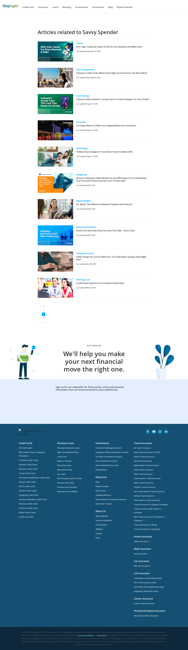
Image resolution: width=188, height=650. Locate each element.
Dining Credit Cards (27, 482)
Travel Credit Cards (27, 473)
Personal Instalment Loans (68, 448)
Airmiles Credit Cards (28, 464)
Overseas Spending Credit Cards (33, 499)
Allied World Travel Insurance (146, 465)
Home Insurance (141, 541)
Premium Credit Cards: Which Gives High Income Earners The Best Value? (111, 73)
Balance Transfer (64, 461)
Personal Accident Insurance (146, 616)
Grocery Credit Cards (28, 490)
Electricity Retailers (86, 227)
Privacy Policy (101, 525)
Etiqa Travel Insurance (143, 469)
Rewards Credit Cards (28, 469)
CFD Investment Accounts (106, 461)
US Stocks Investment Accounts (109, 456)
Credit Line (62, 456)
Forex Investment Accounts (107, 465)
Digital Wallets (83, 200)
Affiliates (99, 529)
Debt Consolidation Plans (68, 452)
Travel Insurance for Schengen (147, 529)
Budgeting (81, 174)
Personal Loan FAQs (65, 483)
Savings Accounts (85, 253)
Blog (110, 7)
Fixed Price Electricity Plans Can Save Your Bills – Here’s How (105, 230)
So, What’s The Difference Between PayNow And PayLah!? (104, 204)
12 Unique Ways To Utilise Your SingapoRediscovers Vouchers (106, 125)
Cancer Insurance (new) (144, 603)
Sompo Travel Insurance (144, 496)
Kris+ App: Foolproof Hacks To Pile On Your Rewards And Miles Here (109, 46)
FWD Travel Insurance (143, 474)
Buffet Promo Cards (27, 512)
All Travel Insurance (142, 448)
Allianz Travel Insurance (144, 456)
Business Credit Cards (28, 504)
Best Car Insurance (142, 566)
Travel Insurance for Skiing (145, 525)
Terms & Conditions (104, 520)
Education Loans (64, 465)
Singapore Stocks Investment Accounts (112, 452)
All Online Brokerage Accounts (108, 448)
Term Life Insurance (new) (145, 582)
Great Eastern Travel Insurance (147, 478)
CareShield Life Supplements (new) (149, 587)
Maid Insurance (140, 554)
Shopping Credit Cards (28, 495)
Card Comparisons (85, 69)
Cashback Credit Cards (28, 460)
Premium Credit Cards (28, 508)
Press (98, 538)
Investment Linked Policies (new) (148, 578)
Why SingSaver (102, 516)
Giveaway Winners (103, 495)
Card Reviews (83, 95)
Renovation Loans (64, 469)
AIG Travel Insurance (143, 461)
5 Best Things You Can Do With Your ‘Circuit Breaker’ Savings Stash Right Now (111, 258)
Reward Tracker (125, 7)
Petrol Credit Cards (27, 486)
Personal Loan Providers (67, 491)
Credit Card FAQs (26, 517)
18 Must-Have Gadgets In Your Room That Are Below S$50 (104, 151)
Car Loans (61, 474)
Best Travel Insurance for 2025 (147, 452)
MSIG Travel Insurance (143, 483)
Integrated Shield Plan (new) (146, 591)
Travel (79, 43)
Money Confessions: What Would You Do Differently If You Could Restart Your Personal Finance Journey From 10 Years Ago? (111, 179)
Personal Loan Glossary (67, 487)
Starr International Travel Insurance (149, 491)
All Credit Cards (25, 448)
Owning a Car (83, 279)
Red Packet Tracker (104, 504)
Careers (99, 533)
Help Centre (101, 490)
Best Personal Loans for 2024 (69, 478)
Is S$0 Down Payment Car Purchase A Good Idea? (100, 283)
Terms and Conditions (86, 635)
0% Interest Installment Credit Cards (34, 477)
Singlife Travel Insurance (144, 487)
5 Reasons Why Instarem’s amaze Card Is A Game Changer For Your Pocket (112, 99)
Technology (82, 148)
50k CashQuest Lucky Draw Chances (111, 499)
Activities (81, 122)
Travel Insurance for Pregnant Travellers (151, 504)
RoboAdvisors (101, 469)
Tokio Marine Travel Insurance (147, 500)
